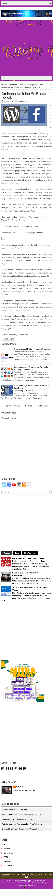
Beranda (28, 406)
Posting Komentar (8, 418)
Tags (17, 553)
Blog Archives (29, 553)
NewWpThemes (19, 881)
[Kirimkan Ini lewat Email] (4, 339)
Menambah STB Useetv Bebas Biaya (28, 558)
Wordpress (32, 85)
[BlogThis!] (6, 339)
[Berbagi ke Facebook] (12, 339)
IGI (26, 877)
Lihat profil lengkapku (24, 790)
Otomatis (22, 85)
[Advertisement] (26, 48)
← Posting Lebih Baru (11, 406)
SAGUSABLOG (44, 874)
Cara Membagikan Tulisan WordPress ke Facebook (23, 95)
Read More (29, 380)
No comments (23, 101)
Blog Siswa (31, 885)
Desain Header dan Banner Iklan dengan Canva (21, 829)
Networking (8, 853)
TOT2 (6, 857)
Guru (5, 844)
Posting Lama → (44, 406)
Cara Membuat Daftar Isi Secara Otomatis (32, 349)
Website (7, 861)
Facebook (13, 85)
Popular (7, 553)
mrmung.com (22, 885)
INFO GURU (21, 874)
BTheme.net (28, 883)
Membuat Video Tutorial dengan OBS (17, 819)
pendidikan (8, 866)
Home (4, 85)
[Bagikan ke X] (9, 339)
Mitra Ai (20, 786)
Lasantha (42, 881)
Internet (7, 849)
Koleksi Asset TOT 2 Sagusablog (15, 810)
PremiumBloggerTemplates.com (12, 883)
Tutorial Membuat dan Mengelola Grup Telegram (22, 824)
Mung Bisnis (46, 883)
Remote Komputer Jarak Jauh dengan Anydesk (21, 815)
